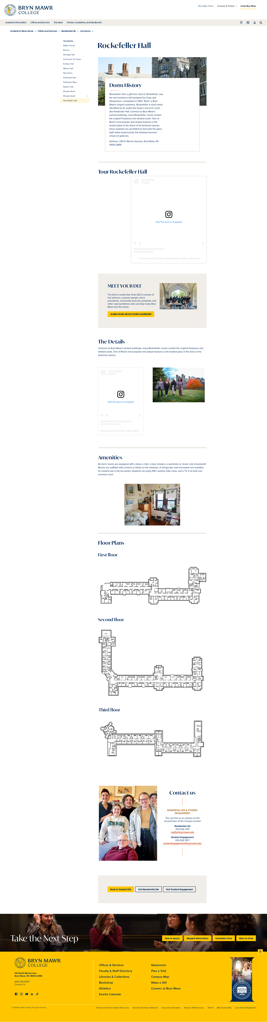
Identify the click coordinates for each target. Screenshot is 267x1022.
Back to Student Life (120, 889)
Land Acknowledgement (245, 1007)
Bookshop (106, 982)
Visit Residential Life (148, 889)
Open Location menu (241, 23)
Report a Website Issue (194, 1007)
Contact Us (20, 984)
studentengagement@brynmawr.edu (182, 843)
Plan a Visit (158, 971)
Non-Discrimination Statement (145, 1007)
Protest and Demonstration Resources (112, 1007)
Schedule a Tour (223, 938)
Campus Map (160, 976)
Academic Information (15, 22)
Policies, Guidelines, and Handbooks (84, 22)
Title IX (210, 1007)
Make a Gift (159, 982)
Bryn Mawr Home (205, 6)
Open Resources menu (254, 23)
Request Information (197, 938)
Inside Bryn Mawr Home (21, 31)
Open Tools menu (248, 23)
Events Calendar (110, 994)
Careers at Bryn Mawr (166, 988)
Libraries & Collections (114, 976)
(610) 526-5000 (22, 981)
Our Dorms (85, 31)
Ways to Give (246, 938)
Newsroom (158, 965)
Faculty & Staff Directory (115, 971)
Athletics (105, 988)
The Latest (58, 22)
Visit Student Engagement (179, 889)
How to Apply (172, 938)
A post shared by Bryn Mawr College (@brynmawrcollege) (125, 431)
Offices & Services (111, 965)
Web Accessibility (224, 1007)
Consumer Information (171, 1007)
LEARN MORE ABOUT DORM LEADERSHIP (130, 314)
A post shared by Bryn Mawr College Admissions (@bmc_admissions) (168, 258)
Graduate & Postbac (226, 6)
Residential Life (68, 31)
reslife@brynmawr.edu (182, 832)
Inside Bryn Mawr (248, 6)
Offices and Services (40, 22)
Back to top (260, 951)
